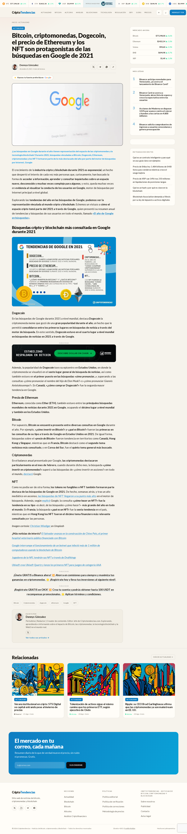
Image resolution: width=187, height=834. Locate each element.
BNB (134, 53)
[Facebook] (34, 808)
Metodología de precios (113, 811)
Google (66, 603)
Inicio (14, 22)
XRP (134, 58)
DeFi (131, 12)
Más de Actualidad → (163, 657)
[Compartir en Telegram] (100, 67)
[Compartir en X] (93, 67)
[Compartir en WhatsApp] (106, 67)
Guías (138, 12)
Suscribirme (76, 765)
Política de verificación (112, 801)
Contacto (145, 811)
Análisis (79, 12)
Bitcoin (58, 12)
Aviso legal (146, 816)
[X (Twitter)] (14, 808)
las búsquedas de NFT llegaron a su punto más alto (67, 496)
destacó (28, 474)
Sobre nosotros (148, 801)
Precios (147, 12)
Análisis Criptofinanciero (75, 816)
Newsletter (178, 12)
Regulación (120, 12)
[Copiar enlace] (113, 67)
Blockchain (91, 12)
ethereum (55, 603)
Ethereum (136, 41)
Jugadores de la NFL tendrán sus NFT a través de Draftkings (44, 557)
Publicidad (145, 806)
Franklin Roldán (129, 828)
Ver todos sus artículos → (37, 637)
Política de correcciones (113, 806)
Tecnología (106, 12)
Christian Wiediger (40, 526)
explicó (46, 500)
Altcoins (69, 12)
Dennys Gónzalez (29, 65)
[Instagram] (21, 808)
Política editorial (110, 797)
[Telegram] (27, 808)
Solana (135, 47)
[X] (28, 632)
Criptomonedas (29, 603)
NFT (75, 603)
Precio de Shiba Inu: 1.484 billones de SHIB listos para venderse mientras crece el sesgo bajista (152, 169)
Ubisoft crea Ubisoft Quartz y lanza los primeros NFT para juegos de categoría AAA (56, 564)
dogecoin (43, 603)
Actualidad (46, 12)
